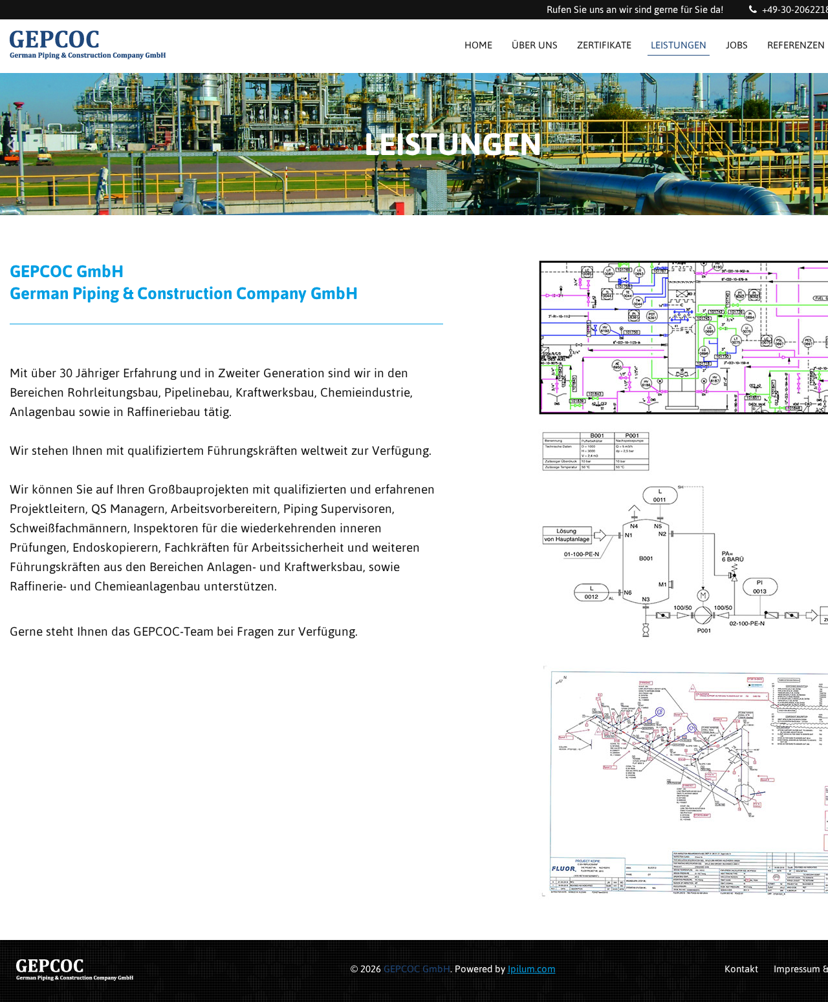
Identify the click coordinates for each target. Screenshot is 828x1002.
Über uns (535, 44)
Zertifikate (604, 44)
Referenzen (796, 44)
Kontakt (741, 968)
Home (478, 44)
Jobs (737, 44)
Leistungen (678, 44)
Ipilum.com (532, 968)
